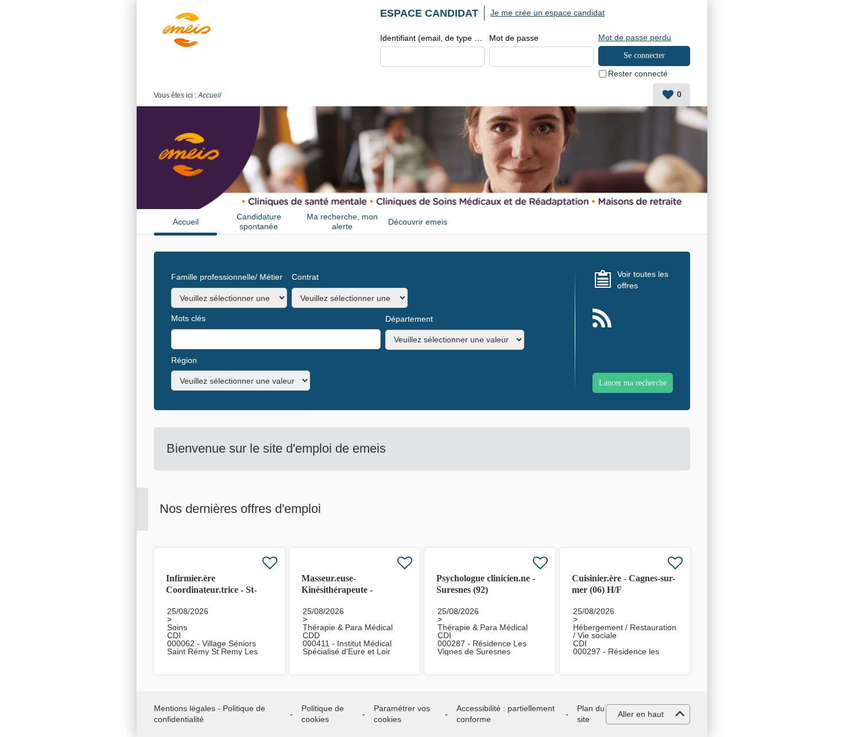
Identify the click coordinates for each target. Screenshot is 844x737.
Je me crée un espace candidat (547, 12)
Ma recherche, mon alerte (342, 221)
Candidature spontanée (259, 221)
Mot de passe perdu (634, 37)
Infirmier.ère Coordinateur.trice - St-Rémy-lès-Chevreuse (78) (214, 589)
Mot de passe (514, 38)
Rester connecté (638, 73)
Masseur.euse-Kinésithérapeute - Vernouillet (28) (337, 589)
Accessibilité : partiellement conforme (505, 714)
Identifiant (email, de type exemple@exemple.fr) (432, 38)
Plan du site (591, 714)
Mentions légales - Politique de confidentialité (209, 714)
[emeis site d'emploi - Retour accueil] (186, 30)
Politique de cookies (322, 714)
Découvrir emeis (417, 221)
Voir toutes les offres (642, 279)
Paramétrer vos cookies (402, 714)
